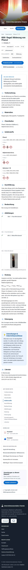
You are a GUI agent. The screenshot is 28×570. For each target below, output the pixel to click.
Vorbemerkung (8, 392)
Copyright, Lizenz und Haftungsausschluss (10, 491)
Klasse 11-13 (16, 34)
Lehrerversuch (9, 50)
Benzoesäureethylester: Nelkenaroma (13, 452)
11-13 (22, 46)
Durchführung (8, 403)
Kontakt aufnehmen (10, 482)
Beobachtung (8, 406)
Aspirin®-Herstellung (9, 449)
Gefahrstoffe (8, 400)
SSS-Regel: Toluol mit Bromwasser (13, 462)
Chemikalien (7, 398)
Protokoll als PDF (12, 62)
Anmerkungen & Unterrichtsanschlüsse (10, 418)
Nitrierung (18, 54)
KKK (12, 54)
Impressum (4, 546)
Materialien (7, 395)
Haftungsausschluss (7, 549)
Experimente (20, 28)
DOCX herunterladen (13, 67)
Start (5, 28)
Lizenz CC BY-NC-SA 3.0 (8, 555)
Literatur (6, 422)
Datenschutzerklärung (7, 552)
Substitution (6, 57)
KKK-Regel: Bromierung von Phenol (13, 456)
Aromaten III (10, 46)
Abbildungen (7, 409)
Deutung (6, 412)
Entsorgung (7, 414)
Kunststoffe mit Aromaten (10, 459)
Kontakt (3, 543)
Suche (12, 28)
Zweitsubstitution (16, 57)
